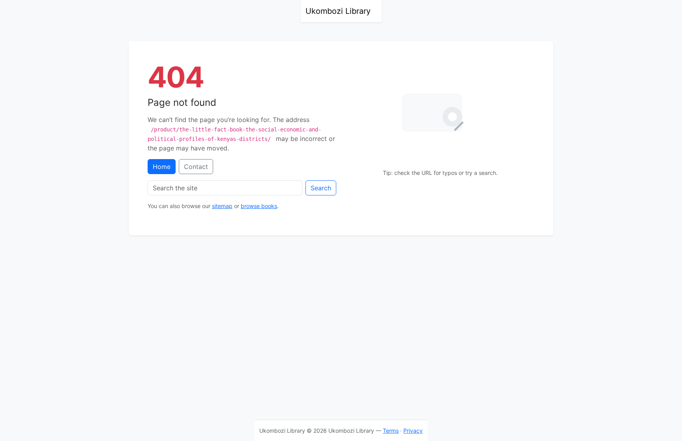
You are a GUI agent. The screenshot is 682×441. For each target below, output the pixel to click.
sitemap (222, 206)
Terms (391, 430)
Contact (196, 167)
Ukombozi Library (338, 11)
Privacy (413, 430)
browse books (259, 206)
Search (321, 188)
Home (161, 167)
